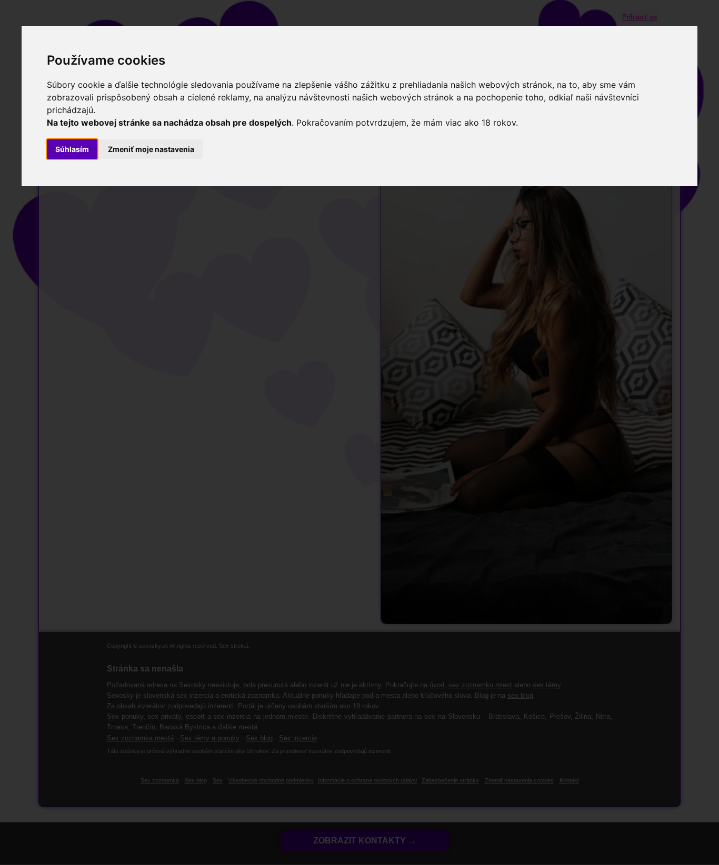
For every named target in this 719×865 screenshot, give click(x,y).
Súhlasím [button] (72, 149)
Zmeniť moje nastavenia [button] (151, 149)
